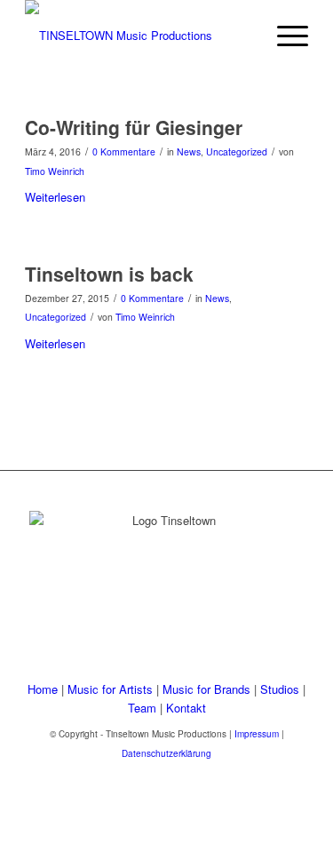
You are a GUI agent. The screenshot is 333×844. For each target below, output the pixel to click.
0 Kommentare (123, 151)
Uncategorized (236, 151)
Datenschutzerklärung (166, 753)
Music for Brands (206, 689)
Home (43, 689)
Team (142, 707)
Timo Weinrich (54, 171)
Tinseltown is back (109, 273)
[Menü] (283, 35)
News (189, 151)
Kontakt (186, 707)
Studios (279, 689)
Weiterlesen (55, 196)
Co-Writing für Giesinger (133, 127)
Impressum (256, 734)
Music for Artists (110, 689)
